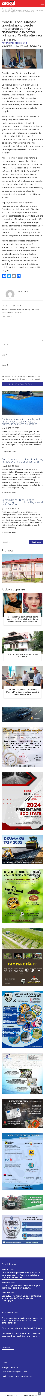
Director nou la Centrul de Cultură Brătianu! (22, 655)
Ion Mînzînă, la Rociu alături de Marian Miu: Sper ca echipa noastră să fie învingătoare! (22, 692)
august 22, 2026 (11, 466)
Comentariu (7, 317)
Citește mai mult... (10, 492)
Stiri (25, 43)
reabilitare (35, 46)
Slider (18, 43)
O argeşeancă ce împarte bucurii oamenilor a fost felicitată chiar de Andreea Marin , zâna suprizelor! (22, 619)
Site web (5, 365)
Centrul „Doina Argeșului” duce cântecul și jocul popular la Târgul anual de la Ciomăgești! (22, 502)
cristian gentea (10, 46)
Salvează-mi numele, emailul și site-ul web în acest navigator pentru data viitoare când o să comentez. (22, 377)
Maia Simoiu (24, 291)
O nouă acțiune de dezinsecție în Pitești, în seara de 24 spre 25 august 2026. (21, 1286)
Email (4, 355)
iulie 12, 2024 (9, 40)
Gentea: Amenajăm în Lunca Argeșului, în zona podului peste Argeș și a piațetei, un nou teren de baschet (21, 1275)
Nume (5, 345)
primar (24, 46)
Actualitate (8, 43)
